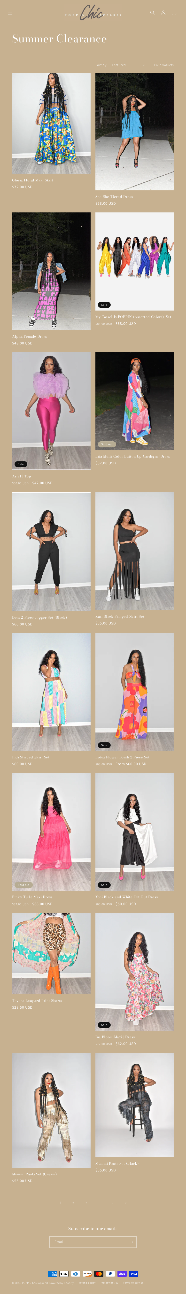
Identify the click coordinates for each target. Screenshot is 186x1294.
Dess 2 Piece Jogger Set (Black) (39, 617)
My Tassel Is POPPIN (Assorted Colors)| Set (133, 317)
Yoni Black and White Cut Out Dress (126, 897)
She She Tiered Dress (114, 197)
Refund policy (87, 1282)
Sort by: (101, 65)
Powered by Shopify (61, 1283)
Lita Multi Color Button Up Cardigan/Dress (132, 456)
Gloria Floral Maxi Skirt (32, 180)
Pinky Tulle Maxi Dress (32, 897)
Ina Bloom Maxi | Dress (115, 1037)
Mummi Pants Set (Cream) (34, 1174)
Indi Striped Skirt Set (31, 757)
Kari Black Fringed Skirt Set (119, 616)
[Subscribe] (131, 1242)
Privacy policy (109, 1282)
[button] (10, 13)
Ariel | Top (21, 476)
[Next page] (125, 1203)
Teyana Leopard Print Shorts (37, 1000)
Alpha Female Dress (29, 336)
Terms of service (133, 1282)
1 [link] (60, 1202)
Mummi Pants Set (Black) (117, 1163)
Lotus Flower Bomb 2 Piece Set (122, 757)
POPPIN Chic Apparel (35, 1283)
